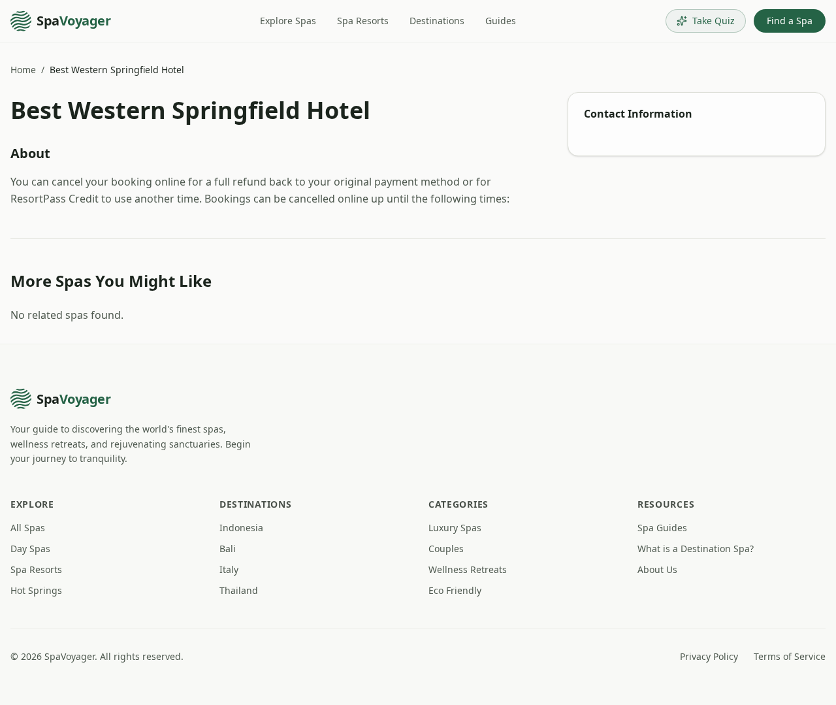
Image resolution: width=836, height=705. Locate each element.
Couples (446, 548)
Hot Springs (36, 590)
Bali (227, 548)
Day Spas (30, 548)
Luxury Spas (454, 527)
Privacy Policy (709, 656)
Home (23, 69)
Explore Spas (288, 20)
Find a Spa (789, 20)
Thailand (238, 590)
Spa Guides (662, 527)
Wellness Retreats (467, 569)
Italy (228, 569)
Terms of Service (790, 656)
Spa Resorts (363, 20)
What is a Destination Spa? (695, 548)
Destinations (437, 20)
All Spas (27, 527)
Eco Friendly (454, 590)
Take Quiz (713, 20)
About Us (657, 569)
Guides (500, 20)
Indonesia (241, 527)
